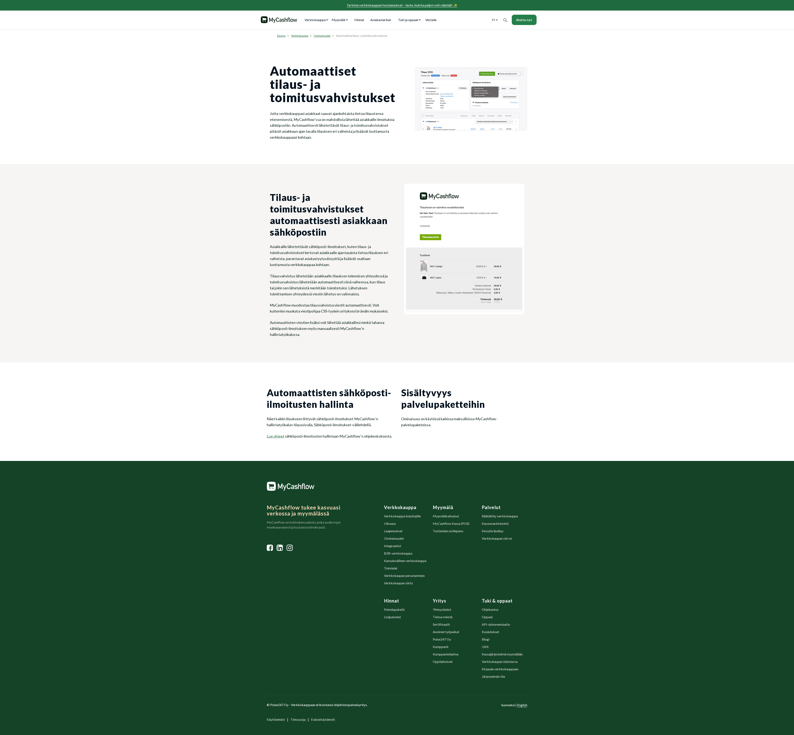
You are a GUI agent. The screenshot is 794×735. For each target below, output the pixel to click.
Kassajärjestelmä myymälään (502, 654)
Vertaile (430, 20)
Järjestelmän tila (493, 676)
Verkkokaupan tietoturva (500, 661)
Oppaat (487, 617)
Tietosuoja (298, 719)
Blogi (485, 639)
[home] (278, 20)
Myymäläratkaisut (446, 516)
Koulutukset (490, 632)
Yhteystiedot (442, 609)
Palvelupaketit (394, 609)
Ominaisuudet (322, 35)
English (522, 705)
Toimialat (390, 568)
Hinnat (359, 20)
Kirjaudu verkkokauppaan (500, 669)
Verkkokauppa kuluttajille (402, 516)
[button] (317, 20)
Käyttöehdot (276, 719)
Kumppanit (440, 647)
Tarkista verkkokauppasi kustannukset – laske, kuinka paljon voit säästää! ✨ (402, 5)
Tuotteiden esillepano (448, 531)
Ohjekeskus (490, 609)
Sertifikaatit (441, 624)
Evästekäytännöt (323, 719)
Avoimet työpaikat (446, 632)
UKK (485, 647)
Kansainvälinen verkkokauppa (405, 561)
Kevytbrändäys (492, 531)
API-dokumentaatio (496, 624)
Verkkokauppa (299, 35)
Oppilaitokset (443, 661)
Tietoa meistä (442, 617)
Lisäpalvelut (392, 617)
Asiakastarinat (380, 20)
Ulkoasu (390, 523)
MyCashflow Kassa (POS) (451, 523)
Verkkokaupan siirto (398, 583)
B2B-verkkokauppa (398, 553)
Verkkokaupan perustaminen (404, 576)
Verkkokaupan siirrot (497, 538)
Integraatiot (392, 546)
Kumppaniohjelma (445, 654)
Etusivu (281, 35)
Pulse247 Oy (442, 639)
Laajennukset (393, 531)
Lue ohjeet (275, 436)
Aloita (524, 20)
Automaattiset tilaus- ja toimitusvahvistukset (361, 35)
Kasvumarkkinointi (495, 523)
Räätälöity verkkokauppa (500, 516)
